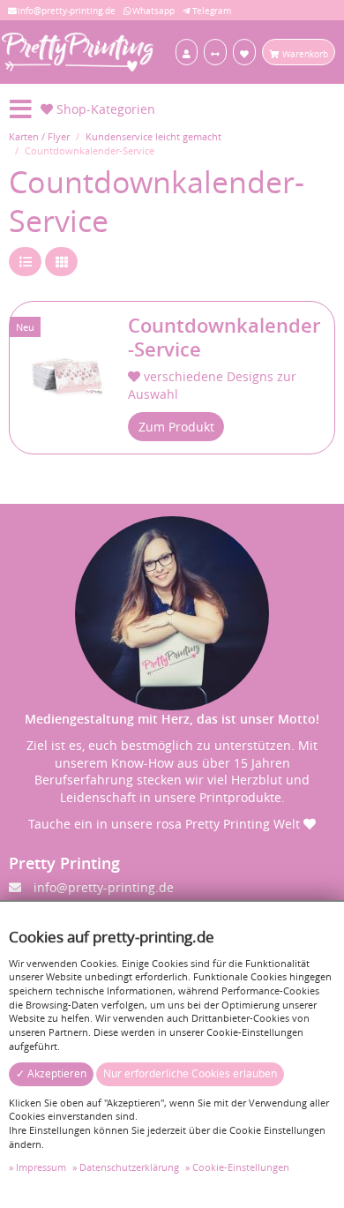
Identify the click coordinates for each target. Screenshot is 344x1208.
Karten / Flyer (39, 136)
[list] (25, 262)
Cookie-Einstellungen (240, 1167)
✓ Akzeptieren (51, 1073)
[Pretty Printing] (77, 50)
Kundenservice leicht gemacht (153, 136)
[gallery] (61, 262)
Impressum (41, 1167)
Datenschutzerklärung (129, 1167)
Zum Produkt (176, 426)
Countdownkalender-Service (224, 337)
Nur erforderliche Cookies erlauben (190, 1073)
